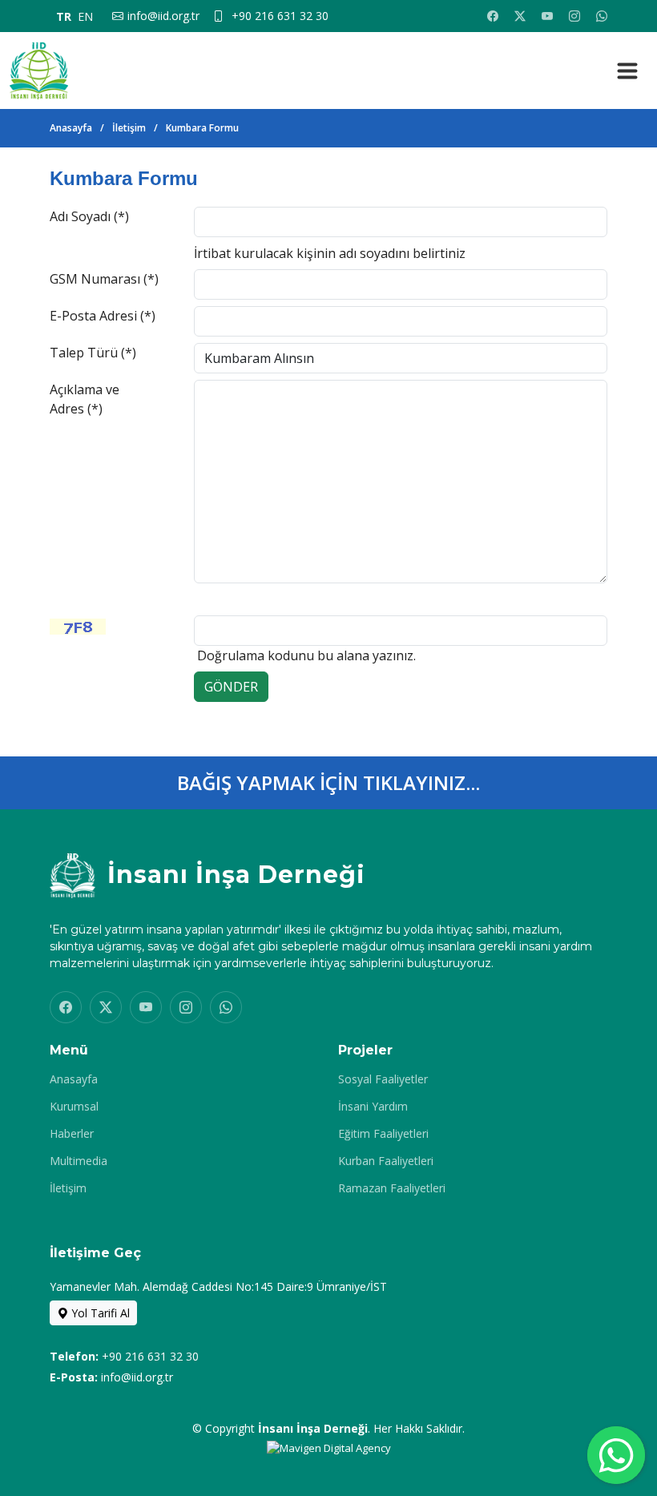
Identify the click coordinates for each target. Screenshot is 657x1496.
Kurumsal (74, 1106)
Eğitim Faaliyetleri (383, 1133)
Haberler (72, 1133)
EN (85, 16)
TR (63, 16)
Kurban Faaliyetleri (385, 1161)
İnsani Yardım (373, 1106)
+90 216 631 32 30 (150, 1356)
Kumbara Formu (202, 128)
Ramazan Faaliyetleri (391, 1188)
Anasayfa (71, 128)
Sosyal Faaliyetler (383, 1079)
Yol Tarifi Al (99, 1313)
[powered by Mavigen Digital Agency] (329, 1447)
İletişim (129, 128)
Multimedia (78, 1161)
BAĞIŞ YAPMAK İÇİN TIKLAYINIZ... (328, 782)
